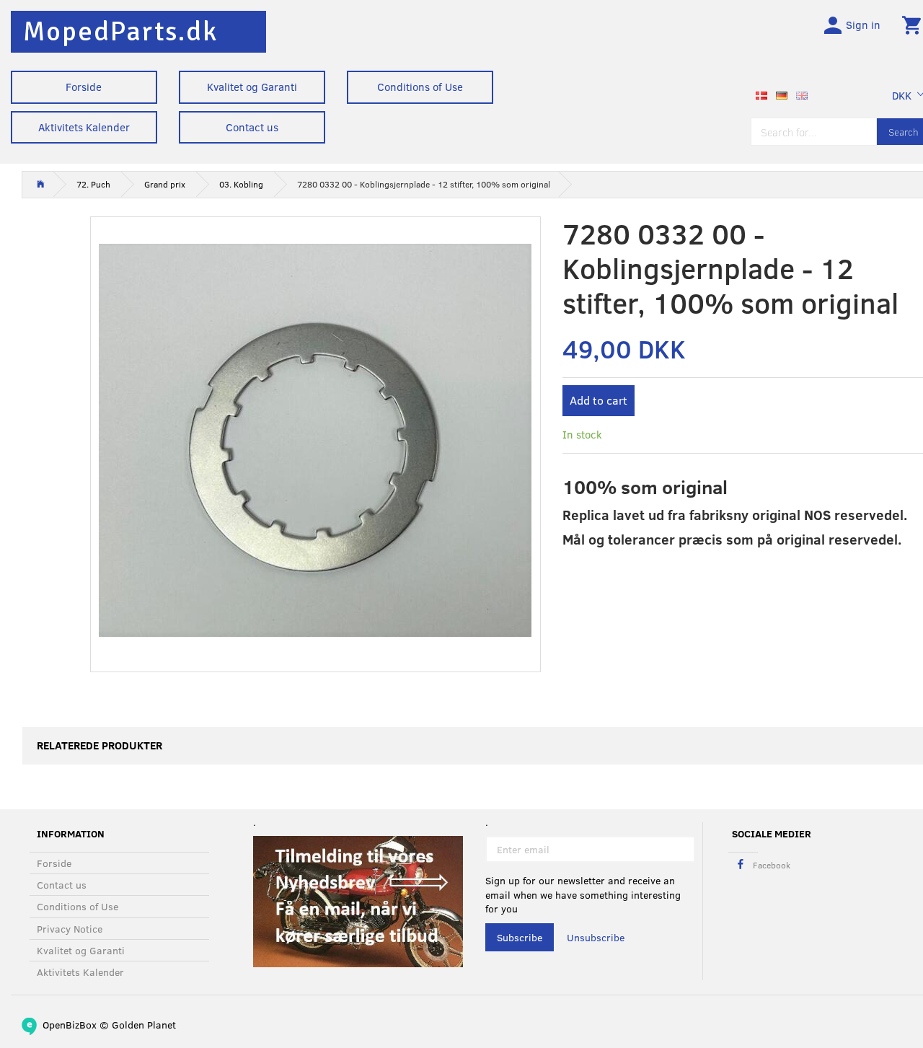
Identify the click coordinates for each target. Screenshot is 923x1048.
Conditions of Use (420, 86)
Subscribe (519, 937)
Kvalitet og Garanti (252, 86)
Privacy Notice (69, 928)
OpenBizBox (70, 1024)
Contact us (252, 127)
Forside (84, 86)
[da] (761, 93)
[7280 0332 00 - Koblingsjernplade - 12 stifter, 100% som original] (315, 440)
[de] (782, 93)
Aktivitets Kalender (84, 127)
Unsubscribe (595, 937)
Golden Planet (144, 1024)
